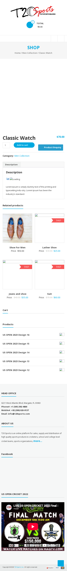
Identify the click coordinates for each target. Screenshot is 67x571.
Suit (49, 293)
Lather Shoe (49, 247)
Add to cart (22, 145)
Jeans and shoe (17, 293)
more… (37, 441)
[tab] (11, 164)
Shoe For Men (17, 247)
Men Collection (29, 52)
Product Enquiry (52, 147)
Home (18, 52)
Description (11, 164)
